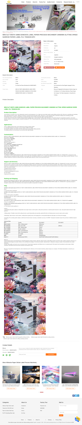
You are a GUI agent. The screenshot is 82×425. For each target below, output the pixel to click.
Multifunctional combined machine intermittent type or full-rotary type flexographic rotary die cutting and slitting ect (50, 385)
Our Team (23, 413)
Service (22, 410)
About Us (35, 2)
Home (22, 2)
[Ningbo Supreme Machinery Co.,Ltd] (9, 2)
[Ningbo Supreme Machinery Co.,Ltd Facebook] (74, 396)
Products (28, 2)
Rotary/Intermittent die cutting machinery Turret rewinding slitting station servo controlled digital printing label (31, 385)
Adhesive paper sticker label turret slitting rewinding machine (15, 338)
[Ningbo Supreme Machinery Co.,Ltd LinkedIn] (78, 396)
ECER (72, 422)
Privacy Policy (59, 419)
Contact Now (60, 67)
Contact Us (59, 2)
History (22, 408)
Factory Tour (42, 2)
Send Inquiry (51, 354)
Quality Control (51, 2)
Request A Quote (68, 2)
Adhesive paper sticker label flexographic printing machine (17, 337)
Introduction (23, 405)
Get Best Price (49, 67)
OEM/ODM (42, 408)
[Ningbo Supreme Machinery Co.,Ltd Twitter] (76, 396)
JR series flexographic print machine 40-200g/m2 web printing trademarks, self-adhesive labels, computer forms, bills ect (11, 385)
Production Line (43, 405)
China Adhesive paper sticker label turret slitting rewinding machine (20, 422)
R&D (41, 410)
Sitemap (49, 419)
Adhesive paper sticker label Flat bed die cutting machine (42, 337)
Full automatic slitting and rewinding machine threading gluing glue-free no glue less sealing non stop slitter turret (70, 385)
